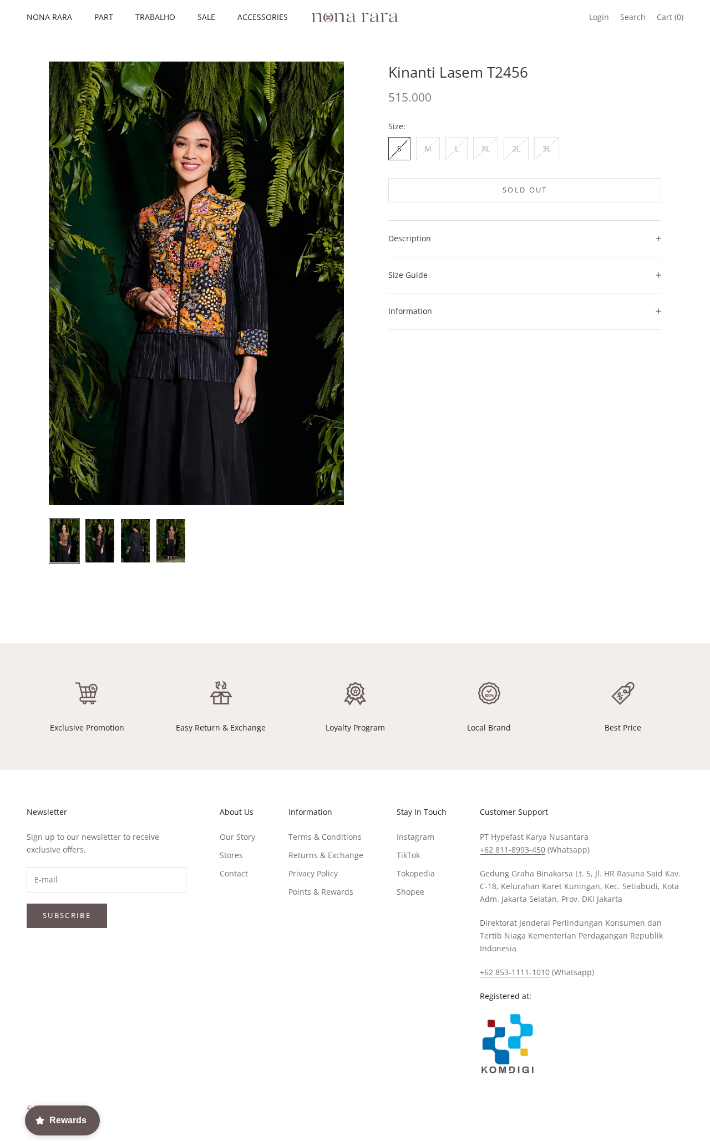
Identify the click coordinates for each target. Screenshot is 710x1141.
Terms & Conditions (325, 836)
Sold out (525, 190)
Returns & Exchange (325, 855)
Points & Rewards (320, 891)
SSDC (673, 1108)
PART (103, 17)
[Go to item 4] (170, 541)
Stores (231, 855)
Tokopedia (416, 873)
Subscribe (67, 915)
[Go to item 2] (99, 541)
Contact (234, 873)
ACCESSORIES (262, 17)
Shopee (410, 891)
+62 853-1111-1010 (515, 972)
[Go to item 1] (64, 541)
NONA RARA (49, 17)
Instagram (415, 836)
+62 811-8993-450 (512, 849)
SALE (206, 17)
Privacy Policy (313, 873)
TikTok (408, 855)
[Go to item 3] (135, 541)
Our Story (237, 836)
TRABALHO (155, 17)
